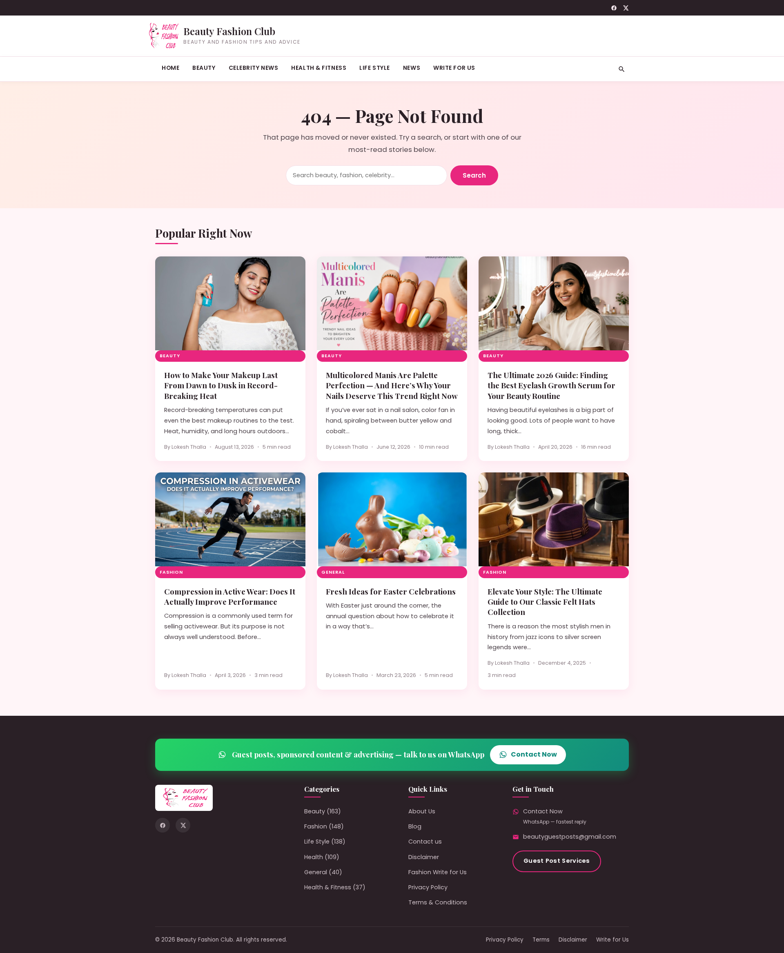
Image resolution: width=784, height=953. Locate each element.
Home (170, 68)
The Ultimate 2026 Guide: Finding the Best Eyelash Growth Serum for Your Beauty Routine (551, 385)
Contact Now (534, 754)
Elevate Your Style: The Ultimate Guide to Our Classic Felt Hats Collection (545, 601)
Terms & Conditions (437, 902)
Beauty (203, 68)
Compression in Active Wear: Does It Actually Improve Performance (229, 596)
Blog (414, 826)
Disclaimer (423, 857)
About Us (421, 811)
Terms (541, 940)
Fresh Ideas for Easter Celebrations (391, 591)
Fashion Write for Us (437, 872)
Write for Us (454, 68)
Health (313, 857)
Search (474, 175)
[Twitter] (626, 8)
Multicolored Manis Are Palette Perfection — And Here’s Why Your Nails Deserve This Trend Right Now (392, 385)
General (333, 572)
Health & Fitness (318, 68)
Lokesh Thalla (189, 446)
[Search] (622, 69)
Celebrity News (253, 68)
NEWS (411, 68)
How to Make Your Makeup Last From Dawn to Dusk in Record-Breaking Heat (221, 385)
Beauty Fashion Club (229, 31)
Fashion (171, 572)
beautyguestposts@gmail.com (569, 837)
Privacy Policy (428, 887)
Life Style (374, 68)
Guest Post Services (556, 861)
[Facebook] (614, 8)
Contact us (425, 841)
